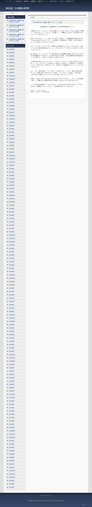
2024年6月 (11, 135)
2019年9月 (11, 324)
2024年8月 (11, 128)
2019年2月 (11, 347)
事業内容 (26, 1)
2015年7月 (11, 487)
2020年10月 (12, 281)
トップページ (10, 1)
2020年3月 (11, 304)
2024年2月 (11, 148)
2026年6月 (11, 55)
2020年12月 (12, 274)
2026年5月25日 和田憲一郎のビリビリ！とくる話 (16, 35)
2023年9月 (11, 165)
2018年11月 (12, 357)
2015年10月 (12, 477)
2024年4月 (11, 142)
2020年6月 (11, 294)
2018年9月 (11, 364)
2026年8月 (11, 49)
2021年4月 (11, 261)
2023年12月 (12, 155)
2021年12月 (12, 235)
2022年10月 (12, 201)
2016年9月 (11, 440)
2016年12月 (12, 430)
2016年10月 (12, 437)
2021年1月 (11, 271)
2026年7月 (11, 52)
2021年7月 (11, 251)
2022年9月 (11, 205)
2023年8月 (11, 168)
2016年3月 (11, 460)
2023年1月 (11, 191)
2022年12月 (12, 195)
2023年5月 (11, 178)
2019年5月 (11, 338)
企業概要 (33, 1)
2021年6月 (11, 255)
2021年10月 (12, 241)
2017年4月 (11, 417)
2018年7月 (11, 371)
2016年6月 (11, 450)
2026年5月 (11, 59)
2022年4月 (11, 221)
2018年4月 (11, 381)
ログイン (84, 505)
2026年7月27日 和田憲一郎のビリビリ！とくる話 (16, 25)
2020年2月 (11, 308)
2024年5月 (11, 138)
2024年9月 (11, 125)
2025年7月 (11, 92)
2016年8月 (11, 444)
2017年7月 (11, 407)
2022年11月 (12, 198)
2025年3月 (11, 105)
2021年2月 (11, 268)
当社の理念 (19, 1)
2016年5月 (11, 454)
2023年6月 (11, 175)
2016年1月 (11, 467)
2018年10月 (12, 361)
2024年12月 (12, 115)
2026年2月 (11, 69)
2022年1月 (11, 231)
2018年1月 (11, 391)
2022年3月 (11, 225)
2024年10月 (12, 122)
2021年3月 (11, 265)
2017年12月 (12, 394)
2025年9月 (11, 85)
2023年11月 (12, 158)
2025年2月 (11, 109)
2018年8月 (11, 367)
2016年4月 (11, 457)
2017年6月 (11, 411)
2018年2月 (11, 387)
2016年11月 (12, 434)
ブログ (39, 90)
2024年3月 (11, 145)
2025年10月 (12, 82)
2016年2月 (11, 464)
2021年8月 (11, 248)
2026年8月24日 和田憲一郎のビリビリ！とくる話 (16, 21)
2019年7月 (11, 331)
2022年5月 (11, 218)
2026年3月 (11, 65)
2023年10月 (12, 162)
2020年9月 (11, 284)
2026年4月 (11, 62)
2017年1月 (11, 427)
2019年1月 (11, 351)
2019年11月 (12, 318)
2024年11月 (12, 118)
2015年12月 (12, 470)
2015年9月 (11, 480)
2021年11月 (12, 238)
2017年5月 (11, 414)
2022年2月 (11, 228)
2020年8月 (11, 288)
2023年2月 (11, 188)
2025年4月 (11, 102)
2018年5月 (11, 377)
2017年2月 (11, 424)
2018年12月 (12, 354)
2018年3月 (11, 384)
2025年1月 (11, 112)
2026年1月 (11, 72)
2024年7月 (11, 132)
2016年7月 (11, 447)
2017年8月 (11, 404)
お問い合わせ (53, 1)
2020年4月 (11, 301)
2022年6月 (11, 215)
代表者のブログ (70, 1)
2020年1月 (11, 311)
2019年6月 (11, 334)
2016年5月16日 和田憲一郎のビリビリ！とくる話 (47, 22)
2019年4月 (11, 341)
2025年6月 (11, 95)
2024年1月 (11, 152)
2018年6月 (11, 374)
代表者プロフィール (42, 1)
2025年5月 (11, 99)
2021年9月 (11, 245)
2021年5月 (11, 258)
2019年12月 (12, 314)
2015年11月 (12, 474)
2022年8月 (11, 208)
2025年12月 (12, 75)
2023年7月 (11, 172)
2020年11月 (12, 278)
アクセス (61, 1)
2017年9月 (11, 401)
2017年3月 (11, 420)
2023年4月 (11, 182)
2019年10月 (12, 321)
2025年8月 (11, 89)
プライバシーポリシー (45, 495)
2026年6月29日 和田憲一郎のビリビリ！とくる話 (16, 30)
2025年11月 (12, 79)
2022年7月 (11, 211)
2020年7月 (11, 291)
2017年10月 (12, 397)
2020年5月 (11, 298)
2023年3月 (11, 185)
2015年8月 (11, 483)
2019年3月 (11, 344)
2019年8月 (11, 327)
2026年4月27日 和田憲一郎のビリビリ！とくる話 (16, 39)
